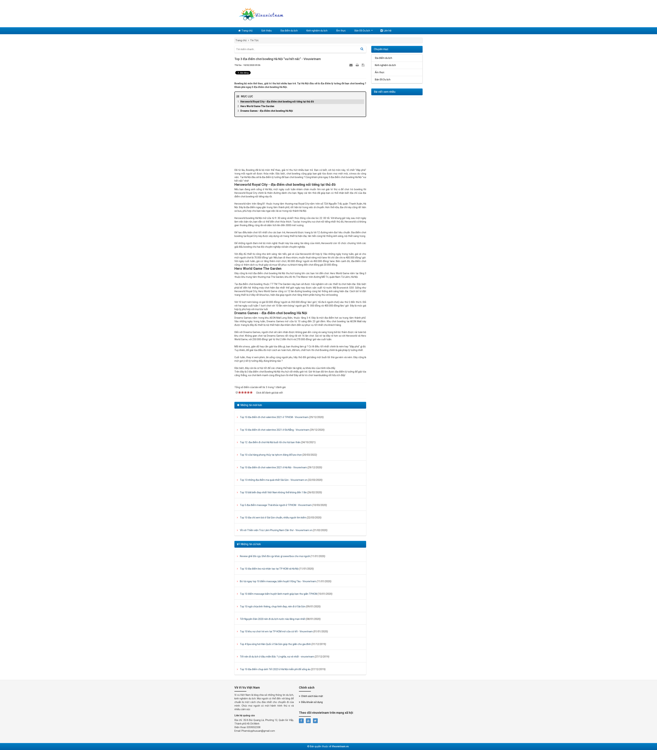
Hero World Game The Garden (257, 106)
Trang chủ (247, 30)
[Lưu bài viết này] (363, 65)
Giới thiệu (266, 30)
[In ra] (357, 65)
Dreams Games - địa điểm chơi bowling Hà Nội (266, 110)
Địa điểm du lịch (289, 30)
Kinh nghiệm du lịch (316, 30)
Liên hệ (387, 30)
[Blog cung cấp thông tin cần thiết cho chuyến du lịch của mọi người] (260, 13)
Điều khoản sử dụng (312, 702)
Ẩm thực (341, 30)
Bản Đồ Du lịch (362, 30)
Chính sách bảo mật (312, 696)
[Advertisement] (300, 144)
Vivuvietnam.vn (340, 746)
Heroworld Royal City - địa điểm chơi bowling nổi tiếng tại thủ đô (277, 101)
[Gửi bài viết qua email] (351, 65)
